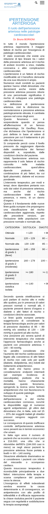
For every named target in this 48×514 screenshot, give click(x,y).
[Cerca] (34, 2)
